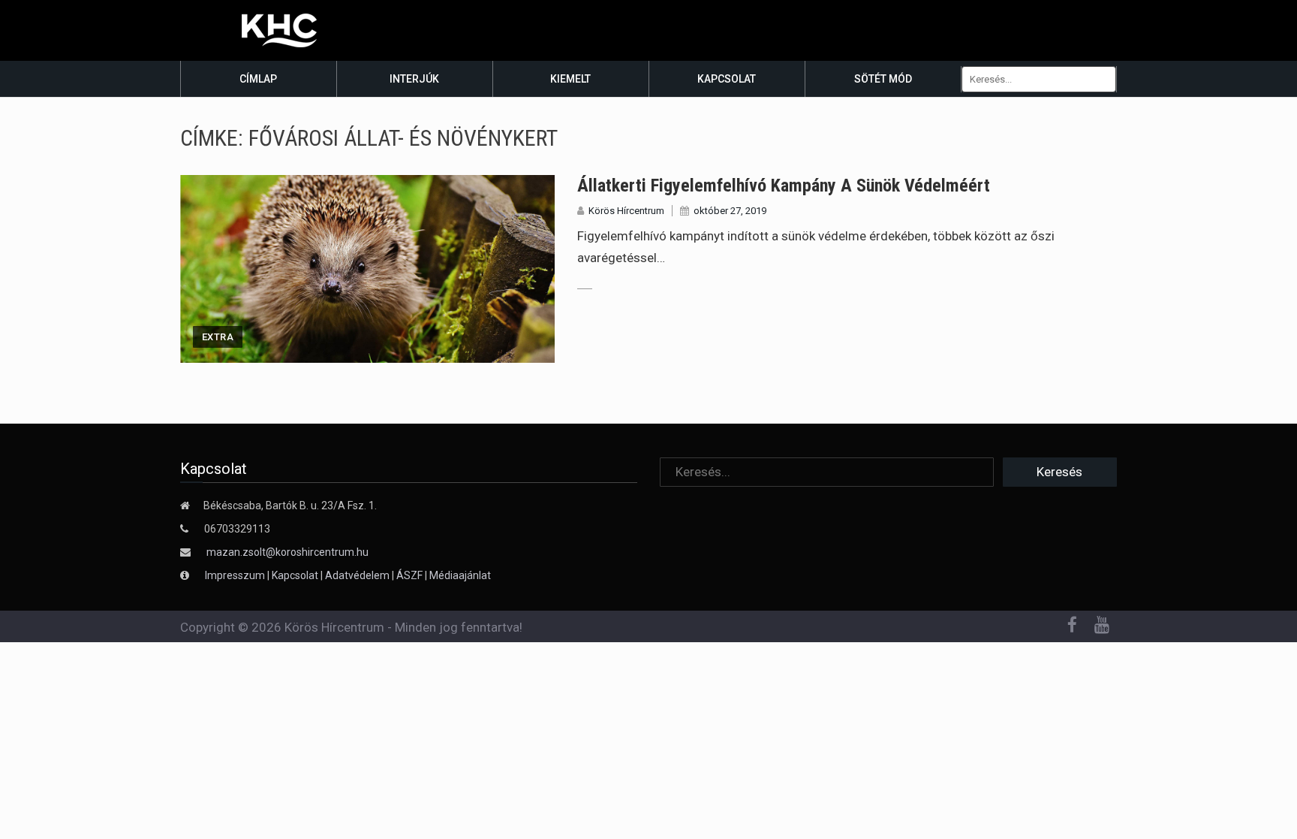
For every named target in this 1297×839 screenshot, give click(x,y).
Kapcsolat (726, 79)
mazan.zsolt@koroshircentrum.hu (287, 552)
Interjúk (414, 79)
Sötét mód (883, 79)
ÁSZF (409, 575)
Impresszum (236, 575)
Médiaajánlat (460, 575)
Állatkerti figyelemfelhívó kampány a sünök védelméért (783, 185)
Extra (217, 337)
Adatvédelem (357, 575)
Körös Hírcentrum (626, 210)
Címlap (258, 79)
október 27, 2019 (730, 210)
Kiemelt (570, 79)
